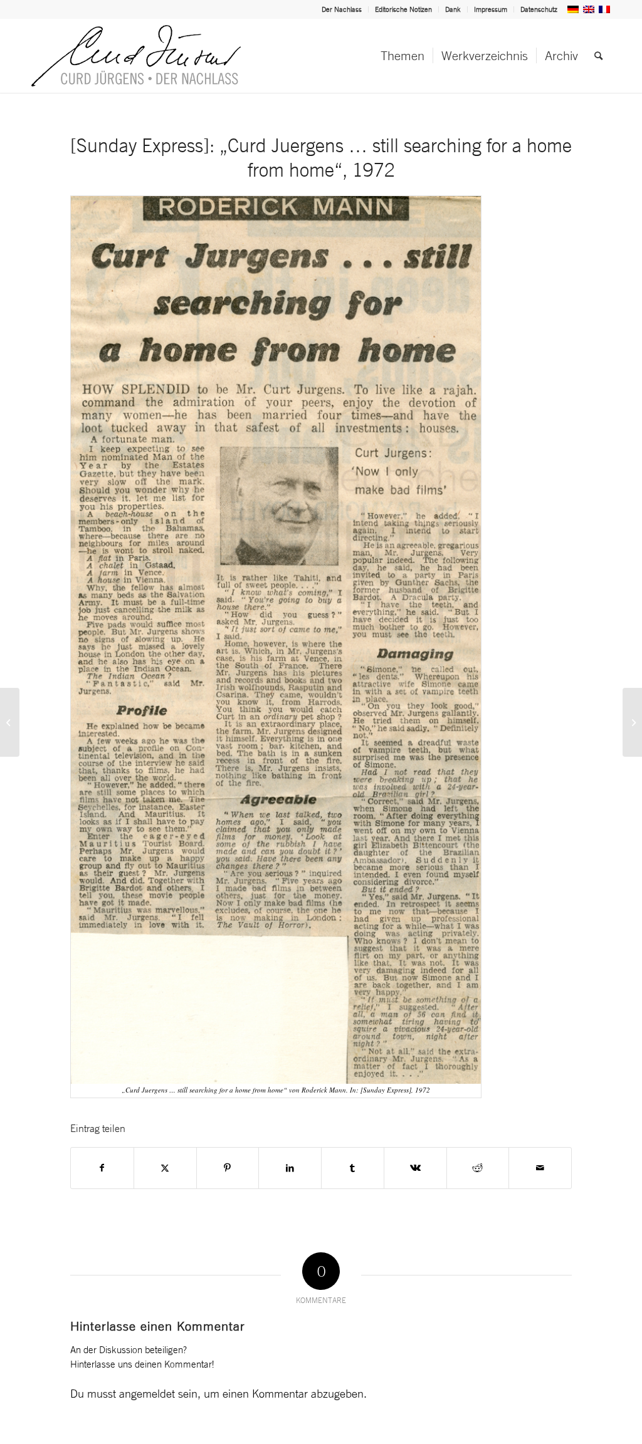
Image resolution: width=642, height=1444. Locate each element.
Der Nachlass (342, 9)
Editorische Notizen (403, 9)
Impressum (490, 9)
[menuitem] (342, 9)
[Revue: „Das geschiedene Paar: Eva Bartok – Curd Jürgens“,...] (632, 722)
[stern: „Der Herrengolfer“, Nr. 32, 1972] (9, 722)
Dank (453, 9)
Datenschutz (538, 9)
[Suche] (598, 56)
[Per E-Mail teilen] (540, 1168)
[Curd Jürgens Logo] (136, 56)
